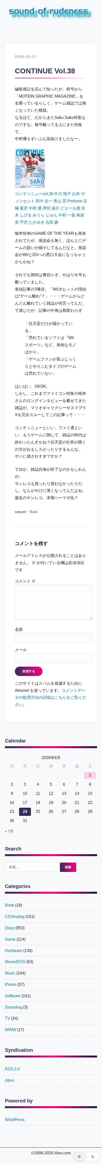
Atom (9, 1080)
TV (7, 1018)
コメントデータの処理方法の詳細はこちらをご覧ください (50, 697)
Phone (11, 984)
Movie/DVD (15, 962)
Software (13, 996)
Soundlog (13, 1007)
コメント (25, 581)
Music (10, 973)
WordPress (15, 1120)
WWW (10, 1030)
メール (21, 650)
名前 (19, 629)
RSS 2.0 (12, 1069)
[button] (86, 1157)
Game (10, 939)
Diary (9, 928)
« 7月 (9, 831)
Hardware (13, 951)
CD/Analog (15, 916)
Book (33, 512)
